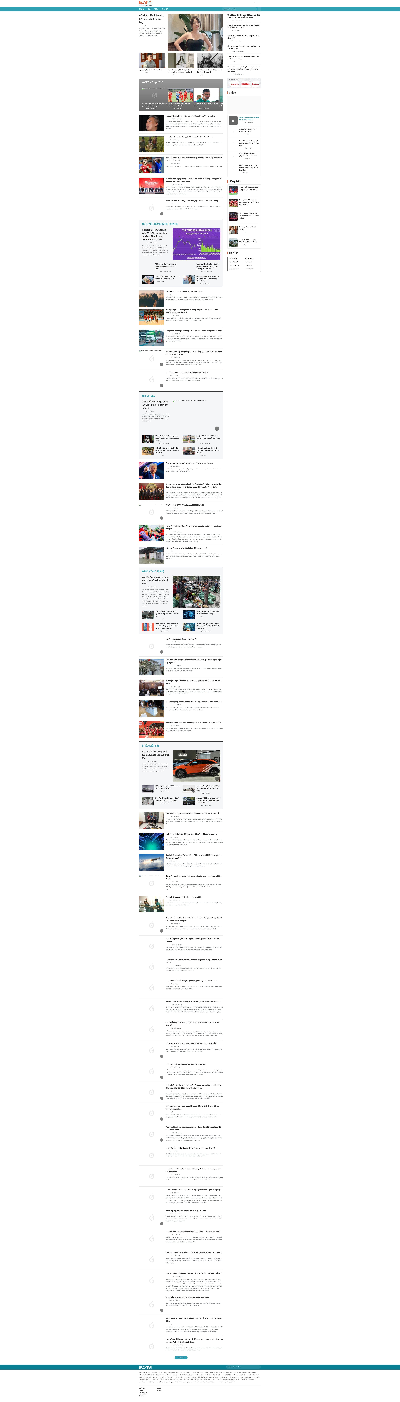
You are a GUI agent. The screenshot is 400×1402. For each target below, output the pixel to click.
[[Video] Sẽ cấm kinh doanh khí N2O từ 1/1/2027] (151, 1071)
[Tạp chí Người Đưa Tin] (169, 75)
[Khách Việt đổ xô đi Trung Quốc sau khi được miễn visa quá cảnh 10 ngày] (148, 439)
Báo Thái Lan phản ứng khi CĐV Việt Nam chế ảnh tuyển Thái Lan (249, 216)
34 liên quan (179, 108)
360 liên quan (179, 944)
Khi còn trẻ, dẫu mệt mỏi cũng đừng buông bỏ (184, 292)
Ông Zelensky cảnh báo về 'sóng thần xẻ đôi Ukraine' (187, 373)
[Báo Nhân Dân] (143, 243)
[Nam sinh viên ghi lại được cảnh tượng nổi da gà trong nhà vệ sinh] (181, 60)
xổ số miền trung (162, 1382)
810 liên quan (176, 466)
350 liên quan (177, 490)
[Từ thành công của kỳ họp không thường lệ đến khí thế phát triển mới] (151, 1280)
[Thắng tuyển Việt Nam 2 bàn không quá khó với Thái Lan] (233, 190)
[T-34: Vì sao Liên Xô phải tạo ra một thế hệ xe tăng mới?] (210, 60)
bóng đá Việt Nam (218, 1375)
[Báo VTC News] (141, 72)
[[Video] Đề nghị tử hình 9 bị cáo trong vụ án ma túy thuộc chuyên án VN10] (151, 688)
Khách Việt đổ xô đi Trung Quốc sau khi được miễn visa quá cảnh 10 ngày (167, 438)
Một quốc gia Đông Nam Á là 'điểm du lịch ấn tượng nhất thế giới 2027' (207, 450)
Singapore (171, 1382)
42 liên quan (178, 881)
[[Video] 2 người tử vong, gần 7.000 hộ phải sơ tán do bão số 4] (151, 1050)
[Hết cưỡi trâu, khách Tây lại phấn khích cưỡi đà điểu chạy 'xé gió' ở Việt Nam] (148, 451)
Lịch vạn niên (248, 262)
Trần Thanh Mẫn (199, 1375)
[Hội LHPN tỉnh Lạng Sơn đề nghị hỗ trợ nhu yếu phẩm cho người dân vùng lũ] (151, 533)
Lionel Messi (252, 1379)
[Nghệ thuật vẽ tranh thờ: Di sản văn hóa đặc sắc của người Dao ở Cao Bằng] (151, 1325)
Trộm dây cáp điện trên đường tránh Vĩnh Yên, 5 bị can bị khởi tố (192, 813)
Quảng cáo (141, 1395)
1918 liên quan (207, 631)
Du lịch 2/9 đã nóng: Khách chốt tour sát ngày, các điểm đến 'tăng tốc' (208, 438)
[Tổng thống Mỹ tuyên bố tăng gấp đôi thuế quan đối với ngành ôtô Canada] (151, 946)
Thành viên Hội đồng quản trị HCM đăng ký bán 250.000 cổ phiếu (165, 266)
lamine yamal (195, 1372)
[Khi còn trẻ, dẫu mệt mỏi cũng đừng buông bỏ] (151, 298)
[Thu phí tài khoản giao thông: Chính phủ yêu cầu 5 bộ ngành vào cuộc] (151, 338)
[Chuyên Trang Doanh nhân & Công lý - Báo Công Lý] (198, 805)
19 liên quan (178, 965)
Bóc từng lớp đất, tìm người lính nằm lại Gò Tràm (186, 1211)
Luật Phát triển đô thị (146, 1372)
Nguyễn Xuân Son (213, 1377)
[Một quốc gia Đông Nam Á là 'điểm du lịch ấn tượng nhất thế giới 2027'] (189, 451)
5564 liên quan (167, 271)
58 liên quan (177, 1067)
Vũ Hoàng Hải (195, 1382)
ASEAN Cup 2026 (178, 1379)
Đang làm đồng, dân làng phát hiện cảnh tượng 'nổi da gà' (189, 137)
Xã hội (219, 1379)
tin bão (181, 1372)
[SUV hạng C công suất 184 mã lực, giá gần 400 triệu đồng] (148, 789)
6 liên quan (178, 315)
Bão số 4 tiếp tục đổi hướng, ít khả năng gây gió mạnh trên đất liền (193, 1002)
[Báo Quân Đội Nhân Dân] (168, 184)
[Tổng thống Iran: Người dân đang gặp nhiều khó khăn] (151, 1304)
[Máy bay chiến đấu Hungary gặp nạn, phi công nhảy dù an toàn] (151, 987)
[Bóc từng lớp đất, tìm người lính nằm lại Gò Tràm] (151, 1218)
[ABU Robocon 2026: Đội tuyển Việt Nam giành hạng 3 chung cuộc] (154, 95)
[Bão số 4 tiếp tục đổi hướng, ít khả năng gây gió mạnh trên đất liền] (151, 1008)
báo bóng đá (156, 1377)
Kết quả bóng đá (249, 258)
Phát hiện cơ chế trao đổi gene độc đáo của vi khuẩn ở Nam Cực (192, 834)
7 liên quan (238, 40)
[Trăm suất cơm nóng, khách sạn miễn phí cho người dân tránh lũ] (196, 416)
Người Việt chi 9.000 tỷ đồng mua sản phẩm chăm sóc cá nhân (155, 580)
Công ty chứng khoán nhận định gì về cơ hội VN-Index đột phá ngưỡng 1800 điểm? (207, 266)
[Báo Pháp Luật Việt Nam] (167, 816)
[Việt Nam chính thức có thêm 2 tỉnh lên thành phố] (233, 242)
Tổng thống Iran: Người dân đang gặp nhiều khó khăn (187, 1297)
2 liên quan (151, 411)
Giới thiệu (141, 1390)
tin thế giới (208, 1375)
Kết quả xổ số (233, 258)
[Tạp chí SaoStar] (241, 192)
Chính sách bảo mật (143, 1394)
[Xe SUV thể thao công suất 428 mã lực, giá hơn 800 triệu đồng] (196, 766)
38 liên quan (177, 1234)
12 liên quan (153, 108)
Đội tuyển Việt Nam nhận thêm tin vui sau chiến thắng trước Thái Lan (249, 202)
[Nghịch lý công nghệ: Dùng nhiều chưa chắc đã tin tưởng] (189, 614)
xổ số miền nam (219, 1372)
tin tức (149, 1377)
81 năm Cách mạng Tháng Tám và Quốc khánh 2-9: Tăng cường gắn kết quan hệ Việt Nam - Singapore (244, 69)
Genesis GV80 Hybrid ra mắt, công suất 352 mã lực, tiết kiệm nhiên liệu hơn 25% (208, 800)
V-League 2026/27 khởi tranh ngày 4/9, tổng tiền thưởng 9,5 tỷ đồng (194, 723)
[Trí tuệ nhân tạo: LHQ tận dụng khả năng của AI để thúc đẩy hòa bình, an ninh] (189, 627)
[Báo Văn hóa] (170, 108)
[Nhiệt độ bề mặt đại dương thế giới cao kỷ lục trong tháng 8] (151, 1155)
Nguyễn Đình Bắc (167, 1375)
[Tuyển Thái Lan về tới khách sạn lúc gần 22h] (151, 904)
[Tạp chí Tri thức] (197, 283)
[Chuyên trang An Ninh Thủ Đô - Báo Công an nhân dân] (198, 75)
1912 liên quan (153, 242)
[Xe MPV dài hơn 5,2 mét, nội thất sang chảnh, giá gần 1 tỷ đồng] (148, 801)
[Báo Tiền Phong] (196, 108)
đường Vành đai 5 (173, 1372)
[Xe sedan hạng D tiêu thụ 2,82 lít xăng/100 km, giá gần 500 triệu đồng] (189, 789)
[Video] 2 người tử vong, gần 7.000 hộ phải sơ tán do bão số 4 (191, 1043)
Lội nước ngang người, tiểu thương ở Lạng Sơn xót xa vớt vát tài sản (194, 702)
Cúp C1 (202, 1372)
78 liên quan (177, 686)
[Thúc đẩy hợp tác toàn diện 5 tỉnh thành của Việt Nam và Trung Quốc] (151, 1259)
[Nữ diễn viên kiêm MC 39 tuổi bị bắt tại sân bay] (195, 32)
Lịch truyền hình (234, 269)
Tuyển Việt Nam (180, 1382)
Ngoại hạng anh (224, 1377)
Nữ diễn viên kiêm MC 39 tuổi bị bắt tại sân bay (151, 19)
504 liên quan (177, 163)
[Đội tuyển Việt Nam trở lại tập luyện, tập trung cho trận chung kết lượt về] (151, 1029)
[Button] (259, 9)
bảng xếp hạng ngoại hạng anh (231, 1379)
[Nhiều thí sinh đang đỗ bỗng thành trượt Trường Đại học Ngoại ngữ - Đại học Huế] (151, 667)
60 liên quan (179, 531)
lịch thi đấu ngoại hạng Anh (174, 1377)
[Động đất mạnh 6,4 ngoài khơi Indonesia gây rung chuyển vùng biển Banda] (151, 883)
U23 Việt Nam (228, 1375)
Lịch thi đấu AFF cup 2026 (147, 1375)
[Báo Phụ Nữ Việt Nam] (169, 532)
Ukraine (236, 1375)
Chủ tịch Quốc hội (202, 1377)
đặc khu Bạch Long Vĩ (245, 1375)
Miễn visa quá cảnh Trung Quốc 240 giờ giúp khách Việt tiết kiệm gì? (193, 1190)
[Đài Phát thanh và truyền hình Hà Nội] (144, 587)
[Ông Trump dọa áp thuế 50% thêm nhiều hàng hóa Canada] (151, 470)
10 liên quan (177, 923)
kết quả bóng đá (151, 1382)
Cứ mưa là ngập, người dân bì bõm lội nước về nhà (186, 548)
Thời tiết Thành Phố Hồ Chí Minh (209, 1382)
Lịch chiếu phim (249, 269)
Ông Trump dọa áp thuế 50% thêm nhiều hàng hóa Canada (189, 463)
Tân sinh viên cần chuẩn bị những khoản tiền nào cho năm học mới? (193, 1232)
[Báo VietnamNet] (141, 26)
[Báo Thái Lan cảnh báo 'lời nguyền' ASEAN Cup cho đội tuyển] (233, 144)
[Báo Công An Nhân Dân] (234, 84)
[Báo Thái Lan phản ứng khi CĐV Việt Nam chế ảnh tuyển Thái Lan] (233, 216)
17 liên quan (176, 508)
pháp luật (142, 1377)
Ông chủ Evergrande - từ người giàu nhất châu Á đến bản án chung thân (207, 279)
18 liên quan (179, 119)
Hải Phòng (158, 1375)
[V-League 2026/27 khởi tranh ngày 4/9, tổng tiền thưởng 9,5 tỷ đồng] (151, 729)
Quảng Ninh (163, 1372)
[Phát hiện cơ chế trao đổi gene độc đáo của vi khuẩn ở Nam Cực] (151, 841)
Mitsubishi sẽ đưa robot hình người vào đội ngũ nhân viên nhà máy (167, 614)
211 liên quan (239, 20)
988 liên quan (179, 184)
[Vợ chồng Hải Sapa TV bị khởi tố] (152, 60)
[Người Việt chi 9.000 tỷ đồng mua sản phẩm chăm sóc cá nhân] (196, 592)
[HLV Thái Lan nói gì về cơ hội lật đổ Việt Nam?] (206, 95)
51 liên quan (178, 1132)
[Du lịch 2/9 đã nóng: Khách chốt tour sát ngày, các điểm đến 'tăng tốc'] (189, 439)
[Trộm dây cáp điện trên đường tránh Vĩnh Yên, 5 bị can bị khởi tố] (151, 820)
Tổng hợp (159, 1390)
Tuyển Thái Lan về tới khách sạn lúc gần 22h (183, 897)
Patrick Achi (207, 1379)
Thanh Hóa (244, 1379)
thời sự (194, 1377)
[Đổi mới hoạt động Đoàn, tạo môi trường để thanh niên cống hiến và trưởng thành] (151, 1176)
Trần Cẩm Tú (229, 1372)
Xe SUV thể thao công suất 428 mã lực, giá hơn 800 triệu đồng (155, 755)
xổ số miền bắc (168, 1379)
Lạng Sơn (188, 1382)
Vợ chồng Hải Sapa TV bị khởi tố (150, 70)
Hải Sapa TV (256, 1375)
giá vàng (176, 1375)
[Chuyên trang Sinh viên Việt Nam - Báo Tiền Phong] (157, 631)
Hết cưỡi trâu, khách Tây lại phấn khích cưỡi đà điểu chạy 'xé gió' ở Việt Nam (167, 450)
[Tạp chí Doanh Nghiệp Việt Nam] (143, 761)
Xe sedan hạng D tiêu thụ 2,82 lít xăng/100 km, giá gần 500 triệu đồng (207, 788)
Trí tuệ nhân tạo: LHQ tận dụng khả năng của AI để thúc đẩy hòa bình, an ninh (208, 626)
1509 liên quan (208, 271)
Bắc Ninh (257, 1377)
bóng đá (187, 1372)
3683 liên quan (179, 1276)
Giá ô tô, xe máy (234, 262)
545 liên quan (176, 861)
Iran (243, 1377)
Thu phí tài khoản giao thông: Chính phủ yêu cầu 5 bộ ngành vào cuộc (194, 331)
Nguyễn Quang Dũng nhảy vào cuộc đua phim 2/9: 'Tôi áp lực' (190, 116)
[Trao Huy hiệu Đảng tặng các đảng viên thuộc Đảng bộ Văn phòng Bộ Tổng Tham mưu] (151, 1134)
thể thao (142, 1382)
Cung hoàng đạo (234, 265)
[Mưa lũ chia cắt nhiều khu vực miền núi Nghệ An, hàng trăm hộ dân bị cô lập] (151, 967)
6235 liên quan (177, 1213)
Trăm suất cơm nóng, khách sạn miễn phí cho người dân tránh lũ (155, 405)
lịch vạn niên (233, 1377)
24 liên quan (207, 283)
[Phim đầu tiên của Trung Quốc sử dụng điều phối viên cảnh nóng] (151, 208)
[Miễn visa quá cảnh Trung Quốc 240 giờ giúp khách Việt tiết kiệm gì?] (151, 1197)
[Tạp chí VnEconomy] (157, 271)
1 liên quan (203, 455)
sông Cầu (156, 1372)
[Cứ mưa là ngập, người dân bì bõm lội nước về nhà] (151, 555)
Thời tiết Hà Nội (188, 1379)
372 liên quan (206, 108)
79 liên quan (154, 587)
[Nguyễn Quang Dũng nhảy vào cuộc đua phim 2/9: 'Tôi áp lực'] (151, 123)
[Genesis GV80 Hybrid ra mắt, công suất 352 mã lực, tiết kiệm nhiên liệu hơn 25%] (189, 801)
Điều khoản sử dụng (143, 1392)
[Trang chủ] (145, 3)
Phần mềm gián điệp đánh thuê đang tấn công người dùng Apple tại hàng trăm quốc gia (167, 626)
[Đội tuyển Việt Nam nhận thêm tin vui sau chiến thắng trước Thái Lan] (233, 203)
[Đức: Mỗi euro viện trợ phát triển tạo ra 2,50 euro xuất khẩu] (148, 279)
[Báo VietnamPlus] (158, 619)
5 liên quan (177, 333)
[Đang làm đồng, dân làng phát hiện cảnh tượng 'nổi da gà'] (151, 144)
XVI (239, 1377)
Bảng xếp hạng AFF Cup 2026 (147, 1379)
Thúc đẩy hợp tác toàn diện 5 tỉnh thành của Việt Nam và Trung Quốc (194, 1253)
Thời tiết (159, 1379)
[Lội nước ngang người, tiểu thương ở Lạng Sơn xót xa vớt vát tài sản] (151, 708)
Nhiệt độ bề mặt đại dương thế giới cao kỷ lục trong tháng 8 (190, 1148)
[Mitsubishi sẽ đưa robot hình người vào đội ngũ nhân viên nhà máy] (148, 614)
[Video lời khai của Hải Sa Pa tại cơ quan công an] (233, 120)
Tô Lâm (163, 1377)
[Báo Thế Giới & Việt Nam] (167, 490)
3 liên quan (207, 443)
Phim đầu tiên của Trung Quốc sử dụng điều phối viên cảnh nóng (192, 201)
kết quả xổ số (198, 1379)
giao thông (187, 1377)
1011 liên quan (176, 1300)
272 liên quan (179, 1004)
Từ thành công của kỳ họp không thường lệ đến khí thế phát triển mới (194, 1274)
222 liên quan (248, 148)
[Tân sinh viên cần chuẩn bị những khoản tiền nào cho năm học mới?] (151, 1238)
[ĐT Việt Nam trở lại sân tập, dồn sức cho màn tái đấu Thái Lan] (180, 95)
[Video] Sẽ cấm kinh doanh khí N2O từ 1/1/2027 (185, 1064)
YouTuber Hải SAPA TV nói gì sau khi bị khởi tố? (185, 505)
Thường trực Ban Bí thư (186, 1375)
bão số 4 (214, 1379)
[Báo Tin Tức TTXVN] (143, 108)
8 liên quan (176, 139)
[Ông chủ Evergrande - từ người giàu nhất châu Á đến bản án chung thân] (189, 279)
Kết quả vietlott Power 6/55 (250, 1372)
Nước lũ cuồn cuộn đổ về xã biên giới (181, 639)
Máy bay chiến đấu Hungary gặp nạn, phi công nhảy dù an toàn (191, 981)
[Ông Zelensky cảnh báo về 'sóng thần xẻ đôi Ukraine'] (151, 379)
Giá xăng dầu (248, 265)
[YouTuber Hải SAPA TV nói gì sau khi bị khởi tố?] (151, 512)
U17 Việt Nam (237, 1372)
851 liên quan (167, 791)
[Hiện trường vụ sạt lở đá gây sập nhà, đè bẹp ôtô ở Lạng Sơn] (233, 168)
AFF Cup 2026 (209, 1372)
